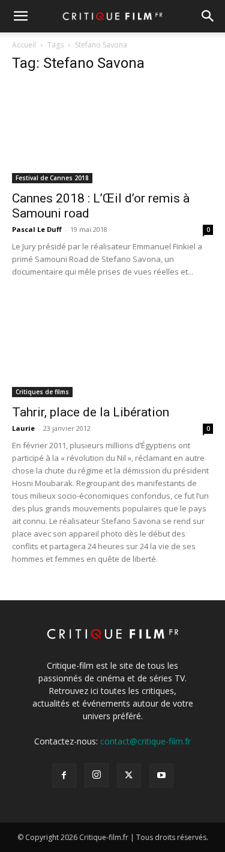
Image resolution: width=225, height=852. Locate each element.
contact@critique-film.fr (145, 741)
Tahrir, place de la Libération (90, 412)
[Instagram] (97, 775)
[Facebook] (64, 776)
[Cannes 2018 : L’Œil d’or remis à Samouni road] (112, 133)
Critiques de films (42, 392)
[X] (129, 776)
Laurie (23, 428)
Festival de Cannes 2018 (52, 178)
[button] (20, 16)
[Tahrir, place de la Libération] (112, 347)
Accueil (24, 45)
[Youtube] (161, 776)
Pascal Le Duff (37, 229)
